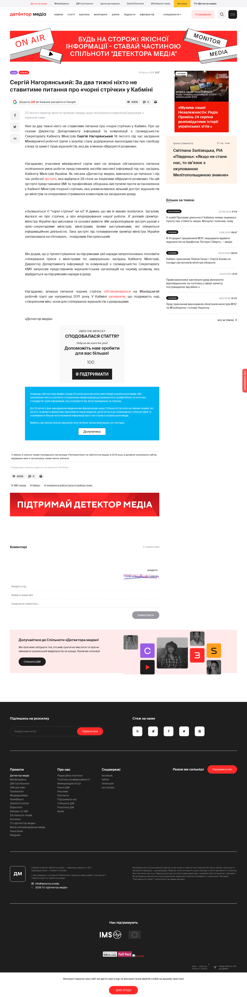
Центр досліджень (110, 3)
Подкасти (129, 14)
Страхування (203, 14)
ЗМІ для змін (17, 787)
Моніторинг (101, 14)
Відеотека (16, 807)
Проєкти (17, 769)
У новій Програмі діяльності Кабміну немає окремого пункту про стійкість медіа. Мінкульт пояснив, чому (201, 219)
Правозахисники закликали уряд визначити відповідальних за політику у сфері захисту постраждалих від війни (194, 283)
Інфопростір (147, 14)
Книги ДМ (63, 787)
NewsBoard (16, 799)
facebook (107, 775)
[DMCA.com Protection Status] (110, 956)
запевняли (116, 296)
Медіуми (15, 835)
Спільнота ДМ (32, 661)
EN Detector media (160, 3)
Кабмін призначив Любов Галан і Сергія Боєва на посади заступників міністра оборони (198, 260)
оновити (152, 570)
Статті (71, 14)
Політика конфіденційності (73, 779)
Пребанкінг (17, 791)
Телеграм (107, 783)
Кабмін (36, 485)
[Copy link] (15, 138)
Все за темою (226, 320)
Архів (60, 811)
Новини (58, 14)
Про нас (63, 769)
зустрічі (50, 179)
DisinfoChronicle (135, 3)
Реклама (62, 791)
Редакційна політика (69, 775)
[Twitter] (15, 127)
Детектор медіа (39, 3)
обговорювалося (117, 291)
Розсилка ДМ (65, 807)
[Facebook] (15, 115)
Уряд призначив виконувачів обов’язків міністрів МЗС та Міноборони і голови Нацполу (201, 306)
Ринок (116, 14)
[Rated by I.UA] (138, 956)
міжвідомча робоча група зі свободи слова (69, 485)
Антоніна (182, 3)
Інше (13, 72)
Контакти (63, 795)
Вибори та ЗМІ (19, 811)
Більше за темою (180, 200)
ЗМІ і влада (20, 485)
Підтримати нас (67, 799)
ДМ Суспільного (84, 3)
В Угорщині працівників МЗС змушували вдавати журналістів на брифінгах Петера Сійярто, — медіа (199, 240)
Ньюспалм (16, 831)
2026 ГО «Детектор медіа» (51, 887)
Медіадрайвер (19, 795)
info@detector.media (47, 883)
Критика (84, 14)
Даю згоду (123, 990)
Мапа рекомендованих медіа (27, 827)
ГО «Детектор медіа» (205, 3)
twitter (105, 779)
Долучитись (92, 432)
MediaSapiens (61, 3)
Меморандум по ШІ (69, 783)
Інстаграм (108, 787)
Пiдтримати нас (222, 769)
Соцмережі (111, 769)
